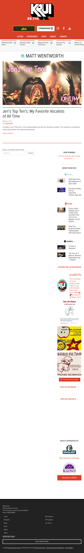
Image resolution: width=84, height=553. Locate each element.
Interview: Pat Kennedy (60, 44)
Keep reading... (8, 133)
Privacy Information (39, 548)
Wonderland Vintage (69, 458)
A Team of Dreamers (72, 247)
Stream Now (45, 28)
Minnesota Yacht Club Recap (43, 44)
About (53, 36)
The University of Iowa (14, 548)
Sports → (71, 241)
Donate (63, 36)
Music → (71, 174)
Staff (43, 36)
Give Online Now (42, 541)
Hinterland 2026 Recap (7, 44)
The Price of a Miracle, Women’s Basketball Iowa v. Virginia (75, 256)
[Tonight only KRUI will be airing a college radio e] (69, 364)
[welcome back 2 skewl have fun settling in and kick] (69, 338)
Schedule (7, 520)
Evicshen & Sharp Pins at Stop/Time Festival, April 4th (75, 191)
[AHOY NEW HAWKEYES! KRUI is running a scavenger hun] (69, 313)
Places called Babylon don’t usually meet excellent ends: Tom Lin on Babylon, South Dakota (74, 215)
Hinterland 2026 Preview (25, 44)
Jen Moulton (8, 123)
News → (70, 204)
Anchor (49, 523)
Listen (20, 36)
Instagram (50, 516)
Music (5, 523)
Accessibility (69, 548)
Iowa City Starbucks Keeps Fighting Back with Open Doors (75, 229)
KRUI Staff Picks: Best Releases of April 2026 (75, 181)
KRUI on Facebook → (69, 387)
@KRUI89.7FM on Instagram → (69, 268)
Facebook (50, 520)
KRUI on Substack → (69, 399)
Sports (6, 529)
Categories (32, 36)
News (5, 526)
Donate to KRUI (69, 477)
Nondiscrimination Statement (55, 548)
